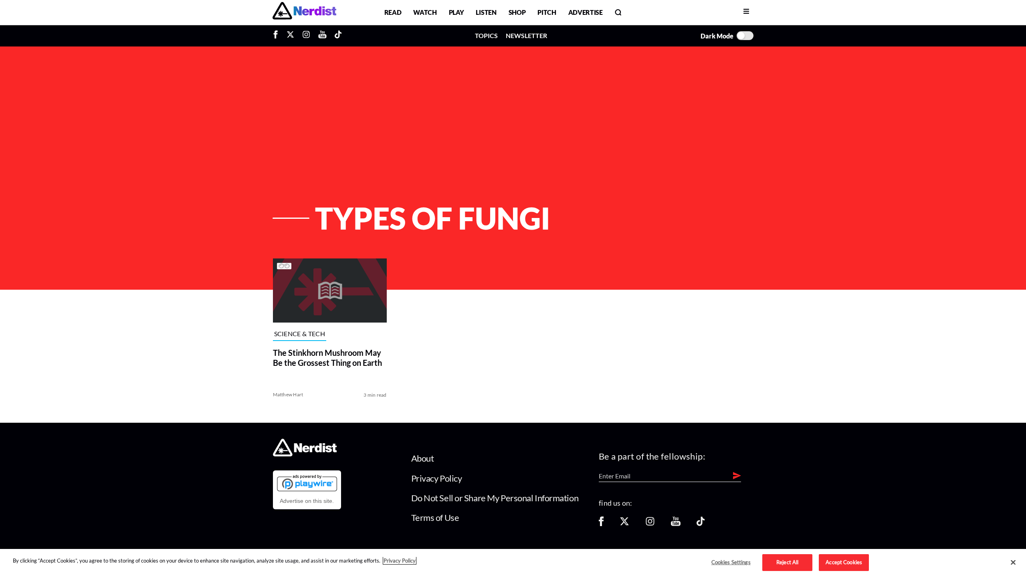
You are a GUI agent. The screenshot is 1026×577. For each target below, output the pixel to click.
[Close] (1013, 562)
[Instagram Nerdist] (306, 35)
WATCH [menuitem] (424, 12)
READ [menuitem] (393, 12)
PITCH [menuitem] (546, 12)
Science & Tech (299, 334)
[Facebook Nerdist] (278, 35)
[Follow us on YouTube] (676, 524)
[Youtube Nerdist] (322, 35)
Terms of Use (435, 517)
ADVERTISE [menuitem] (585, 12)
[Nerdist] (304, 12)
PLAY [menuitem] (456, 12)
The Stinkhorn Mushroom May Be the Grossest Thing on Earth (327, 357)
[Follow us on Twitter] (624, 524)
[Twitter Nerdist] (290, 35)
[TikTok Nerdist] (338, 35)
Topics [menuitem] (486, 35)
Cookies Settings (731, 562)
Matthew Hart (288, 394)
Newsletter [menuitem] (526, 35)
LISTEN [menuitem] (486, 12)
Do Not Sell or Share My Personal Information (495, 497)
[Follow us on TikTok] (701, 524)
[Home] (305, 454)
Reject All (787, 562)
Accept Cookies (844, 562)
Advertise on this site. (307, 501)
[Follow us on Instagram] (650, 524)
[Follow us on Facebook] (601, 524)
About (422, 458)
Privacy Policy (436, 478)
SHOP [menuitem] (517, 12)
